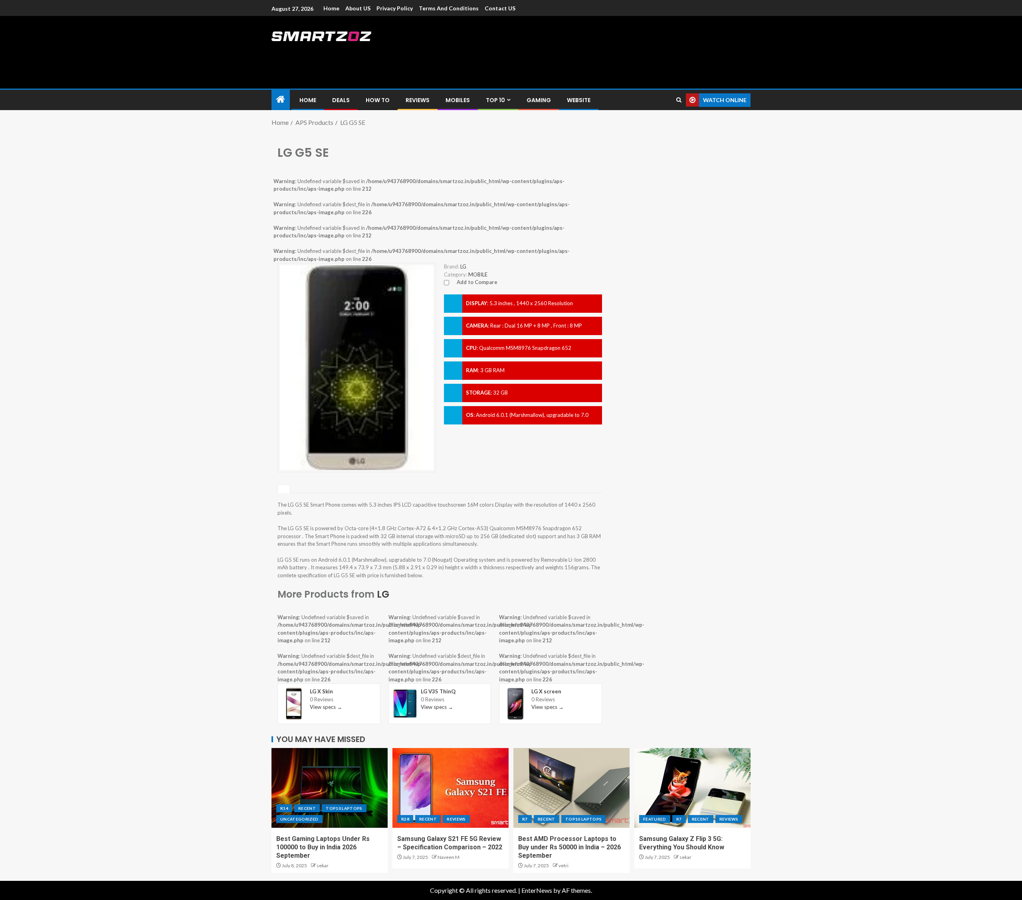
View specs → (326, 707)
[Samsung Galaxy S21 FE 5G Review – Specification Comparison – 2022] (450, 788)
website (578, 100)
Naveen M (449, 857)
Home (331, 8)
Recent (307, 808)
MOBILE (477, 274)
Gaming (539, 100)
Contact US (500, 8)
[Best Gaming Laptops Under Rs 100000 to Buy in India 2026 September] (329, 788)
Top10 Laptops (344, 808)
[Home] (280, 99)
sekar (323, 865)
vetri (563, 865)
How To (378, 100)
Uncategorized (299, 819)
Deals (341, 100)
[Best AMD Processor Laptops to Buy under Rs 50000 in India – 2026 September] (571, 788)
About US (357, 8)
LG (383, 594)
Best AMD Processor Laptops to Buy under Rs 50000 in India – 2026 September (569, 847)
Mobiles (458, 100)
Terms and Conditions (449, 8)
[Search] (679, 100)
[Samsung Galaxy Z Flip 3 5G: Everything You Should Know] (692, 788)
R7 (525, 819)
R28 (405, 819)
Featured (654, 819)
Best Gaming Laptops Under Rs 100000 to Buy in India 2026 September (323, 847)
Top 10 (495, 100)
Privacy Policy (394, 8)
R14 (284, 808)
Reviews (418, 100)
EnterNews (536, 890)
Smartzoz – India (360, 52)
